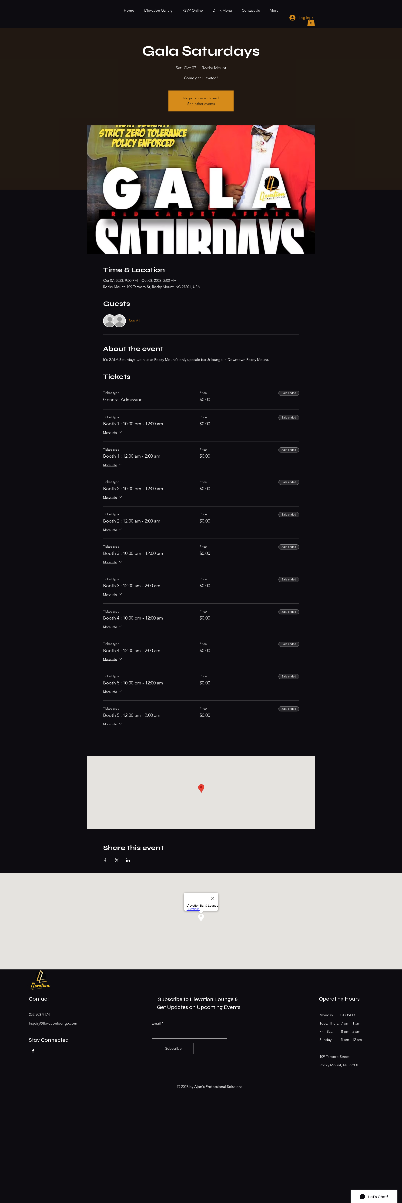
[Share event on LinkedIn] (128, 860)
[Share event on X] (116, 860)
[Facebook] (33, 1051)
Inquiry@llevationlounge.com (53, 1023)
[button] (311, 21)
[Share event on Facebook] (105, 860)
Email (156, 1023)
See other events (201, 103)
